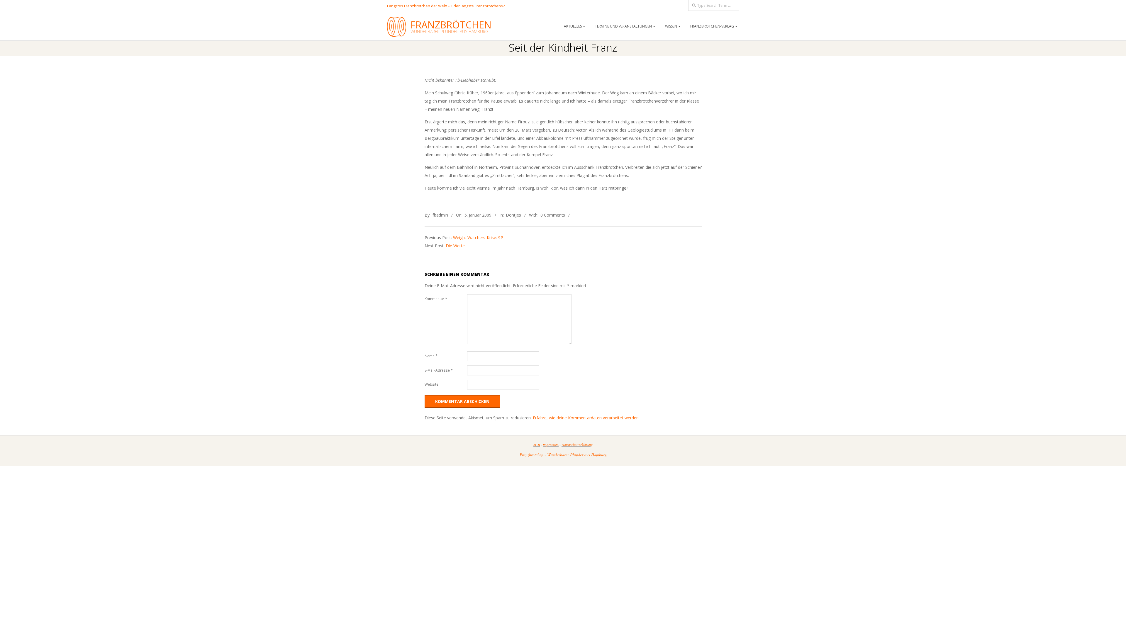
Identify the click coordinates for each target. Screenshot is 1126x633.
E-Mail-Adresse (439, 370)
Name (431, 355)
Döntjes (513, 215)
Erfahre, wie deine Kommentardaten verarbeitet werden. (586, 418)
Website (431, 384)
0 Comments (552, 215)
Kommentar (436, 298)
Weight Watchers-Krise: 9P (478, 237)
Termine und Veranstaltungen (623, 26)
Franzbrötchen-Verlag (712, 26)
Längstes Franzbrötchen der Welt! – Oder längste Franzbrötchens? (446, 5)
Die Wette (455, 246)
